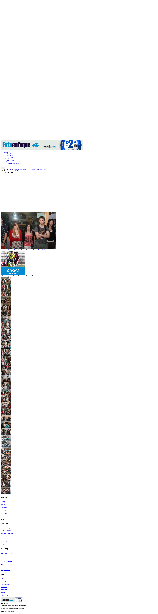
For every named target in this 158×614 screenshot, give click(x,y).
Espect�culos (11, 155)
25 (27, 249)
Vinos (2, 536)
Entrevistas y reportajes (7, 561)
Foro (2, 564)
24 (25, 249)
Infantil (6, 152)
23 (23, 249)
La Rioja (3, 502)
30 (36, 249)
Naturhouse (4, 581)
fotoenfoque (9, 169)
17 (10, 249)
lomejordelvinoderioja (6, 553)
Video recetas (4, 542)
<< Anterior (4, 249)
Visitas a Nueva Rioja (13, 163)
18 (12, 249)
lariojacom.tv (4, 587)
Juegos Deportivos (5, 595)
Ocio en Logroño (5, 584)
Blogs (2, 519)
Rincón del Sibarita (6, 530)
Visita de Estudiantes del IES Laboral (40, 169)
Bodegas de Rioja (5, 570)
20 (16, 249)
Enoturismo (4, 558)
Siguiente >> (41, 249)
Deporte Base (10, 160)
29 (35, 249)
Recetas (3, 544)
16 (8, 249)
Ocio (2, 516)
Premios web (4, 592)
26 (29, 249)
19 (14, 249)
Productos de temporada (7, 533)
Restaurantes (4, 539)
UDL (2, 578)
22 (21, 249)
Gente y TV (4, 513)
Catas (2, 556)
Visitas (5, 161)
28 (33, 249)
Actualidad (3, 510)
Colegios (9, 154)
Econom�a (4, 507)
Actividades (10, 157)
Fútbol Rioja (4, 589)
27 (31, 249)
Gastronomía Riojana (6, 528)
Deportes (6, 158)
